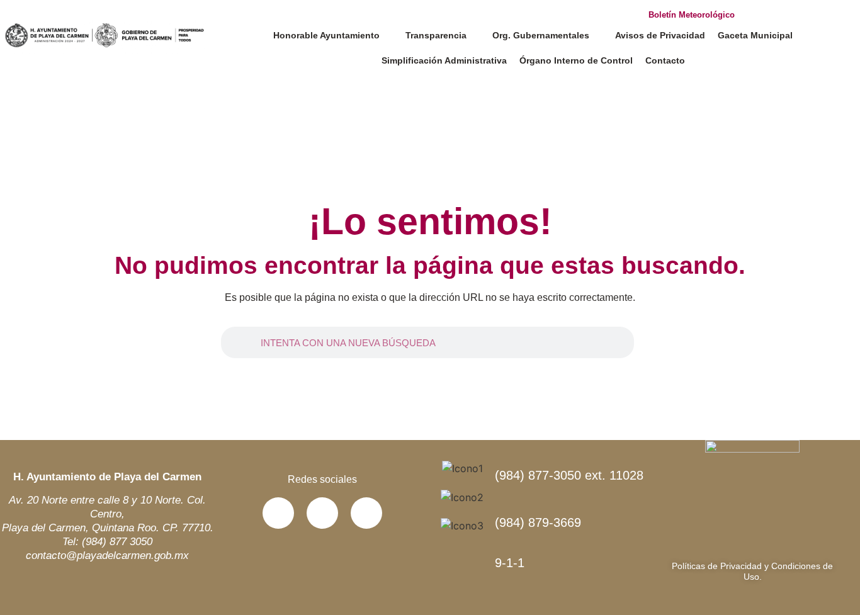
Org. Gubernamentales (540, 35)
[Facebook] (278, 513)
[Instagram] (366, 513)
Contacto (665, 60)
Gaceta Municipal (755, 35)
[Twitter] (322, 513)
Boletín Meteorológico (691, 15)
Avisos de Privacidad (660, 35)
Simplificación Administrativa (444, 60)
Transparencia (436, 35)
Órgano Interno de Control (576, 60)
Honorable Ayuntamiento (326, 35)
